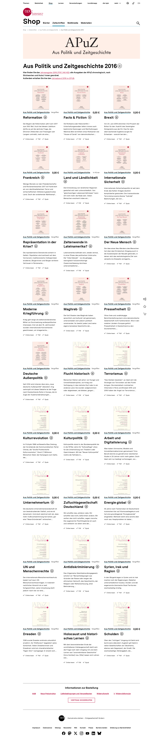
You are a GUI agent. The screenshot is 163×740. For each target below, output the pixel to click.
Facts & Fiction (75, 117)
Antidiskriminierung (79, 567)
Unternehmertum (36, 502)
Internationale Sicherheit (115, 180)
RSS (75, 728)
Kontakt (83, 728)
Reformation (32, 117)
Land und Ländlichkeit (81, 178)
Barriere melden (101, 728)
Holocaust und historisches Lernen (81, 636)
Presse (90, 728)
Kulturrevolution (35, 438)
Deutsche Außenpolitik (33, 376)
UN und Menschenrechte (36, 569)
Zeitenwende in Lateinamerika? (75, 244)
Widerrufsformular (123, 694)
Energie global (115, 502)
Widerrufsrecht (103, 694)
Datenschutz (47, 728)
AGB (34, 694)
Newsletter (67, 728)
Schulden (111, 634)
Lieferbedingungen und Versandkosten (76, 694)
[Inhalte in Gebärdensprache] (133, 4)
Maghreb (70, 309)
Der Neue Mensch (117, 242)
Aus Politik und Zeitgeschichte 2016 (72, 30)
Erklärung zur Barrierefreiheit (120, 728)
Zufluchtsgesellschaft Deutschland (80, 505)
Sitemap (58, 728)
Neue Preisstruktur (48, 694)
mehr (117, 3)
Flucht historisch (76, 374)
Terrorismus (113, 374)
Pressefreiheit (115, 309)
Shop (24, 30)
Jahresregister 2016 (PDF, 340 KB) (54, 72)
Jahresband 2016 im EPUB (63, 78)
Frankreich (31, 178)
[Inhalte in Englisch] (139, 4)
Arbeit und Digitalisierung (115, 440)
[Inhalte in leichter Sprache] (127, 4)
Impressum (36, 728)
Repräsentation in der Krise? (39, 244)
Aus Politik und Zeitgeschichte (48, 30)
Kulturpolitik (73, 438)
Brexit (108, 117)
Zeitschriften (33, 30)
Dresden (29, 634)
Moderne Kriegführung (33, 311)
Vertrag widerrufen (81, 700)
